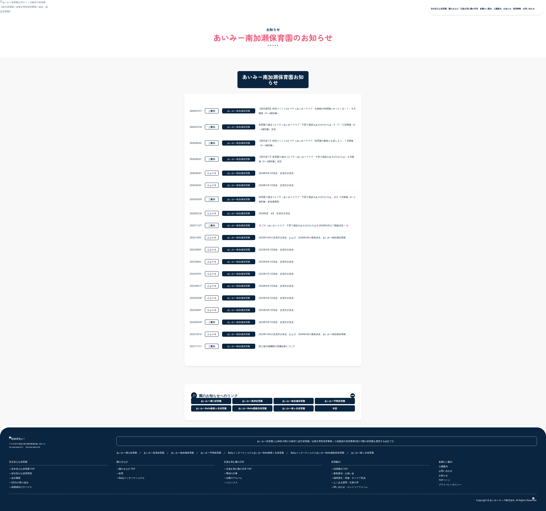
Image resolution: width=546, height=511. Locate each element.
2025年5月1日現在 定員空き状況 (276, 297)
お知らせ (443, 475)
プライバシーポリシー (512, 115)
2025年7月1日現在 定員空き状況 (276, 273)
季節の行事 (459, 76)
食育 (455, 43)
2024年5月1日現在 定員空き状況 (276, 322)
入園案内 (503, 99)
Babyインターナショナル (466, 49)
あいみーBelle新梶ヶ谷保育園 (211, 408)
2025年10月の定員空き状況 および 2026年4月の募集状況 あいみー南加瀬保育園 (302, 237)
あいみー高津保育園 (508, 49)
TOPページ (444, 480)
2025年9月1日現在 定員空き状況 (276, 249)
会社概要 (414, 49)
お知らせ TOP (460, 107)
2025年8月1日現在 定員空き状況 (276, 261)
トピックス (459, 87)
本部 (455, 156)
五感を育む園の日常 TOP (466, 70)
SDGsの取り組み (418, 54)
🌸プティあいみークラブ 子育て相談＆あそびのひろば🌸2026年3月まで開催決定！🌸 (304, 225)
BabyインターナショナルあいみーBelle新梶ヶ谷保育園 (515, 67)
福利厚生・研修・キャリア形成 (425, 118)
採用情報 (415, 99)
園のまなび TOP (461, 37)
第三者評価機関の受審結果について (277, 346)
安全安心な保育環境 (420, 43)
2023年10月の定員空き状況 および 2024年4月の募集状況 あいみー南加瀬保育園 (302, 334)
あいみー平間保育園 (508, 60)
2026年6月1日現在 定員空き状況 (276, 173)
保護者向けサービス (420, 60)
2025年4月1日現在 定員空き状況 (276, 310)
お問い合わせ (445, 470)
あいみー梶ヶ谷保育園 (509, 81)
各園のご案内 (445, 461)
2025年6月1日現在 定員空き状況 (276, 285)
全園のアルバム (461, 82)
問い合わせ (505, 107)
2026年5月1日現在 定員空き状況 (276, 185)
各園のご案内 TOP (507, 37)
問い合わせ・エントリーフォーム (427, 130)
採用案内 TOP (417, 107)
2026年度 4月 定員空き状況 (274, 213)
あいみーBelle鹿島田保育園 (252, 408)
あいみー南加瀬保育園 (509, 54)
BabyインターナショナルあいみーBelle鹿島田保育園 (515, 74)
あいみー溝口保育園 (508, 43)
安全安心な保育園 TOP (421, 37)
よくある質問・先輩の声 (422, 124)
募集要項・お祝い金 (420, 113)
